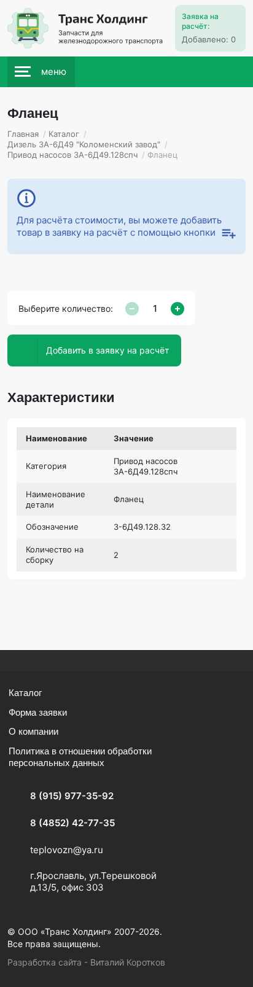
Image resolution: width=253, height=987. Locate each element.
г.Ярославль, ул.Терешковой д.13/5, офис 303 (93, 882)
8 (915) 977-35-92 (72, 796)
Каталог (25, 692)
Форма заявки (38, 712)
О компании (33, 731)
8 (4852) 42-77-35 (72, 823)
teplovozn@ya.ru (66, 850)
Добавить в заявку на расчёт (107, 350)
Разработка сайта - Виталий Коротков (86, 962)
